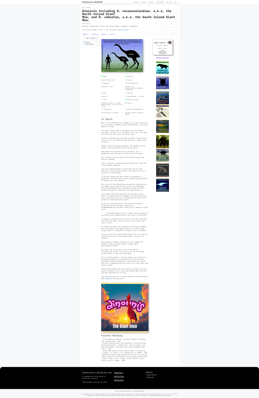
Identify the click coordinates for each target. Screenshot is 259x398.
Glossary (151, 2)
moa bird (135, 123)
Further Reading (89, 44)
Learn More (162, 52)
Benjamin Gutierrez (123, 29)
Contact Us (150, 377)
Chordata (88, 7)
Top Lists (169, 2)
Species (136, 2)
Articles (143, 2)
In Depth (87, 42)
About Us (149, 372)
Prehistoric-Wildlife (92, 2)
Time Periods (159, 2)
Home (83, 7)
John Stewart (87, 29)
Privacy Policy (151, 374)
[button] (175, 2)
